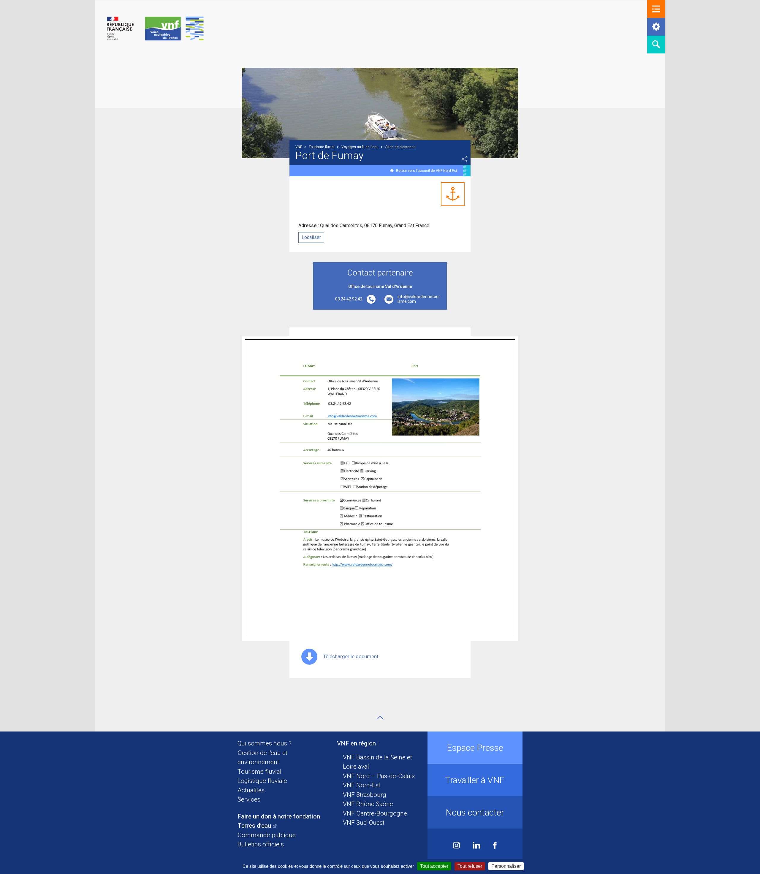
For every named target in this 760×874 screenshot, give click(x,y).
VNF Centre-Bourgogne (375, 813)
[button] (656, 9)
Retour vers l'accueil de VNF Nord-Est (426, 171)
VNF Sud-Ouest (363, 822)
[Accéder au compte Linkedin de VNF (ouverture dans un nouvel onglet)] (476, 846)
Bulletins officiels (261, 844)
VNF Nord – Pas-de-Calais (379, 776)
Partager (465, 159)
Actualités (251, 790)
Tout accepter (434, 866)
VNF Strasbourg (364, 794)
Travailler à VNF (474, 780)
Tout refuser (469, 866)
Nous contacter (475, 812)
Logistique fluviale (262, 780)
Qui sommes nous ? (265, 743)
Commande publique (267, 835)
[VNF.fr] (155, 29)
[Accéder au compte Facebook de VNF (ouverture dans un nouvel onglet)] (495, 846)
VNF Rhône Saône (368, 804)
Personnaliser (506, 866)
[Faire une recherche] (656, 44)
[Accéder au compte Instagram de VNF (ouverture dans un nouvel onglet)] (456, 846)
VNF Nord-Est (361, 785)
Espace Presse (475, 747)
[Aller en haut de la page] (380, 718)
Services (249, 799)
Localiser (311, 237)
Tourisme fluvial (259, 771)
